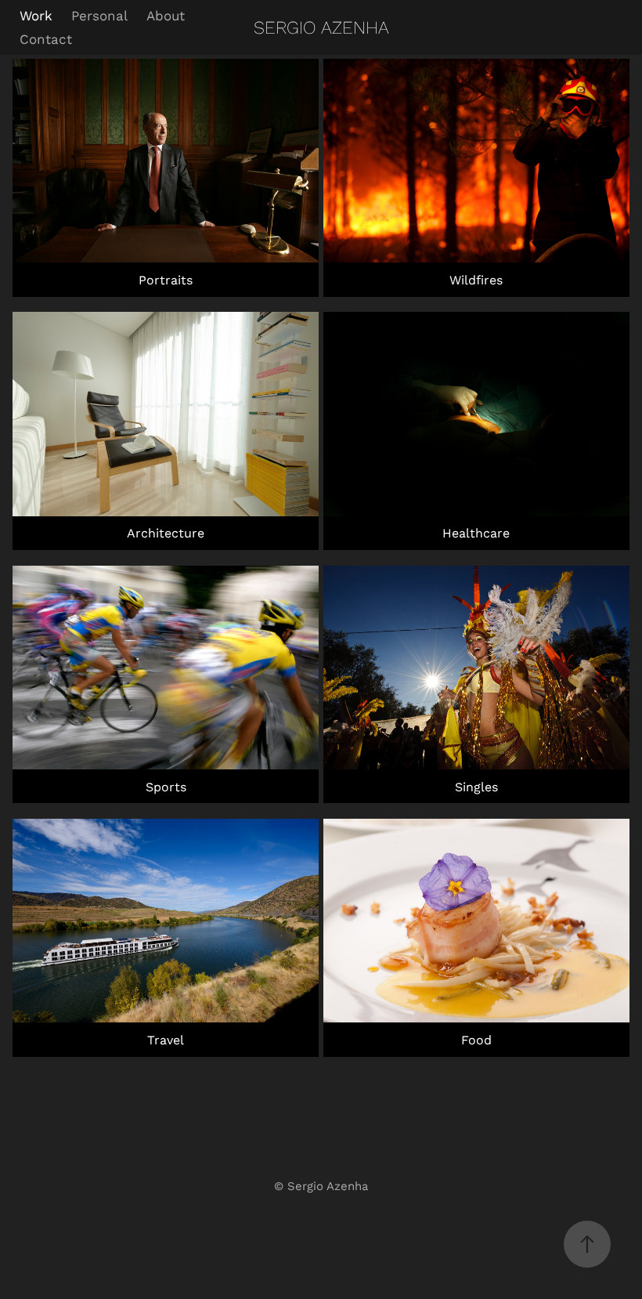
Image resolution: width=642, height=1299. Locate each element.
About (165, 15)
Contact (46, 39)
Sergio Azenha (321, 27)
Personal (99, 15)
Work (36, 15)
